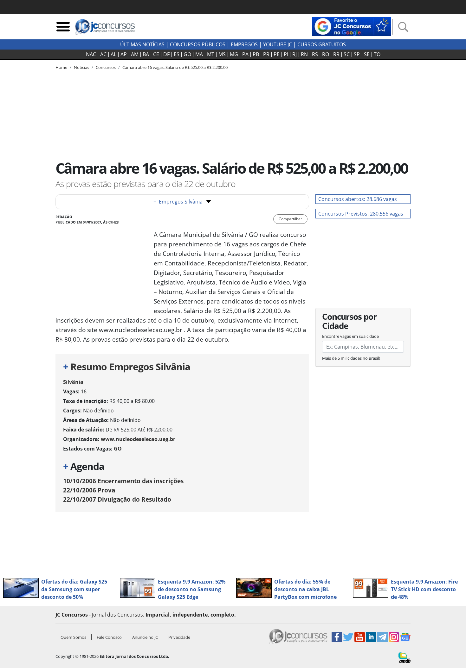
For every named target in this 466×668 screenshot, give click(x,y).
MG (234, 54)
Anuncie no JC (145, 637)
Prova (89, 490)
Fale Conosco (109, 637)
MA (199, 54)
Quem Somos (73, 637)
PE (277, 54)
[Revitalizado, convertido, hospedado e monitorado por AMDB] (404, 657)
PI (286, 54)
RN (304, 54)
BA (146, 54)
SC (347, 54)
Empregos (244, 44)
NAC (91, 54)
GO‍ (187, 54)
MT (210, 54)
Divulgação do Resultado (117, 499)
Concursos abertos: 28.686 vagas (357, 199)
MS (222, 54)
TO (377, 54)
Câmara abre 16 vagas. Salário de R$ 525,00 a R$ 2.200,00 (175, 67)
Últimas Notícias (142, 44)
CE (156, 54)
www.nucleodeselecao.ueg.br (138, 439)
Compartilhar (290, 219)
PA (245, 54)
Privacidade (179, 637)
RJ (294, 54)
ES (176, 54)
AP (123, 54)
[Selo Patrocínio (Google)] (351, 26)
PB (256, 54)
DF (166, 54)
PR (266, 54)
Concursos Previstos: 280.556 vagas (360, 213)
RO (325, 54)
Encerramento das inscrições (123, 481)
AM (135, 54)
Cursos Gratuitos (321, 44)
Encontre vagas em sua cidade (350, 336)
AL (113, 54)
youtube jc (277, 44)
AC (103, 54)
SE (367, 54)
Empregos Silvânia (178, 201)
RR (336, 54)
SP (357, 54)
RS (315, 54)
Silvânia (73, 381)
